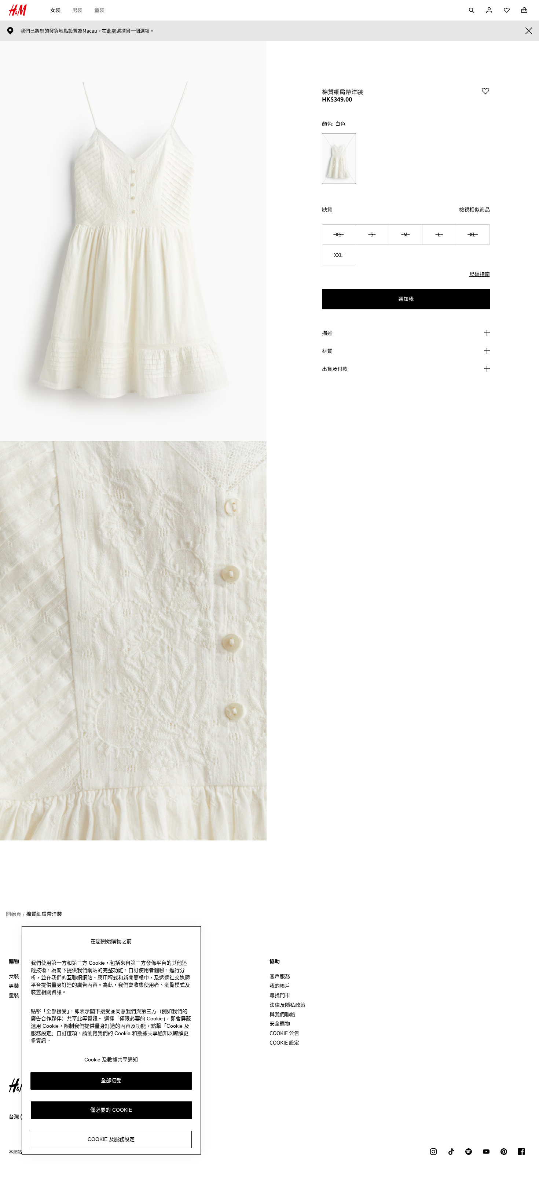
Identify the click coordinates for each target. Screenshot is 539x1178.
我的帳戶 (280, 985)
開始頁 (13, 913)
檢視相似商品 (474, 209)
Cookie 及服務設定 (111, 1139)
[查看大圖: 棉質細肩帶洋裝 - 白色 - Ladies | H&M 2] (133, 641)
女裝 (55, 10)
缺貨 (327, 209)
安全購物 (280, 1023)
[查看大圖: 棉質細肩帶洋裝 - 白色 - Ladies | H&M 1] (133, 241)
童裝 (99, 10)
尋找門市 (280, 995)
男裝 (77, 10)
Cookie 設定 (284, 1042)
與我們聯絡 (282, 1014)
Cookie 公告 (284, 1033)
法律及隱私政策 (287, 1004)
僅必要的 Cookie (111, 1110)
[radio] (339, 158)
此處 (111, 31)
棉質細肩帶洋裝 (44, 913)
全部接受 (111, 1080)
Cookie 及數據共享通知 (111, 1060)
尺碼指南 (479, 273)
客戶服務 (280, 976)
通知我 (406, 298)
